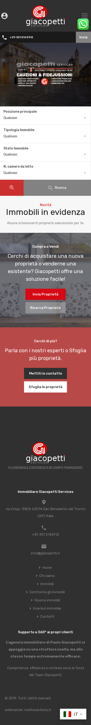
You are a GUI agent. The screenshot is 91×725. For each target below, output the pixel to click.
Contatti (47, 616)
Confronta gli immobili (47, 592)
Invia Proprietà (45, 294)
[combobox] (45, 118)
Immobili (47, 584)
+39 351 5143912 (21, 37)
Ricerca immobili (47, 600)
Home (47, 567)
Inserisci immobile (47, 608)
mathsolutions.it (37, 710)
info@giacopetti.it (45, 553)
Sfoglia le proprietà (45, 387)
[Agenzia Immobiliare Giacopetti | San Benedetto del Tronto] (45, 25)
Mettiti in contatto (45, 373)
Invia (83, 37)
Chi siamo (47, 576)
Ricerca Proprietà (45, 308)
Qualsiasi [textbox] (10, 118)
